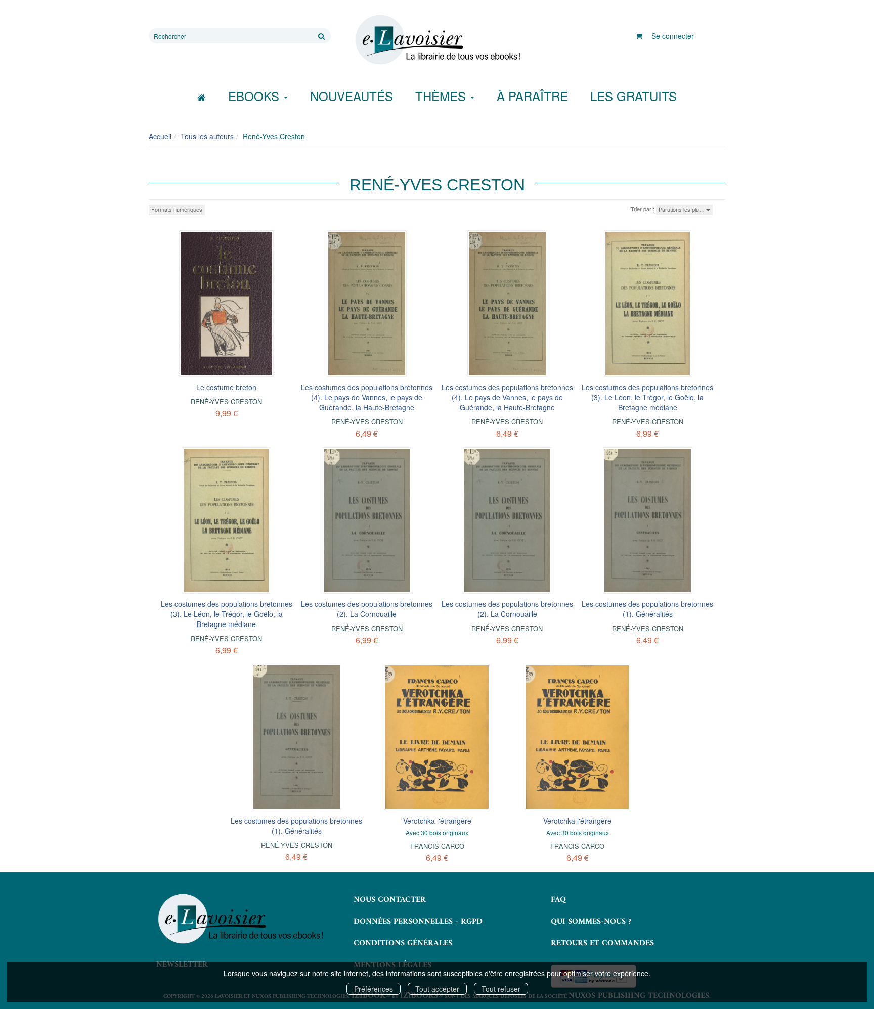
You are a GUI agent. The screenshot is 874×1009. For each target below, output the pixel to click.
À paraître (532, 96)
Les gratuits (633, 96)
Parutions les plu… (682, 209)
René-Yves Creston (226, 401)
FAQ (558, 900)
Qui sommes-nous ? (591, 922)
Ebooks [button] (255, 96)
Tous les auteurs (207, 136)
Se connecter (672, 36)
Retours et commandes (602, 943)
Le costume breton (226, 387)
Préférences (373, 989)
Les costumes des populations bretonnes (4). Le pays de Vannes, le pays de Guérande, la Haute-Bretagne (366, 397)
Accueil (160, 136)
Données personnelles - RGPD (418, 922)
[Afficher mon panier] (639, 36)
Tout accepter (437, 989)
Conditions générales (403, 943)
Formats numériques (176, 209)
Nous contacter (390, 900)
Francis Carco (437, 846)
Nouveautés (351, 96)
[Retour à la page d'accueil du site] (437, 40)
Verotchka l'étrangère (437, 820)
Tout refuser (501, 989)
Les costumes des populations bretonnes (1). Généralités (647, 609)
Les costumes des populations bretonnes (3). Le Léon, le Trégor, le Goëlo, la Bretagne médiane (647, 397)
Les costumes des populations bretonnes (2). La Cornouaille (366, 609)
